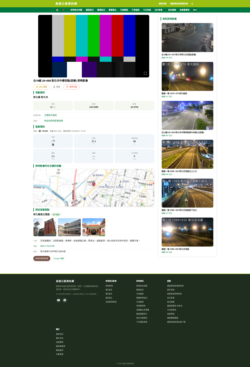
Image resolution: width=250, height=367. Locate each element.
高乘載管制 (184, 10)
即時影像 (109, 286)
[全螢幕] (145, 73)
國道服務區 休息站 (174, 306)
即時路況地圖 (76, 10)
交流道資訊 (171, 310)
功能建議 (59, 354)
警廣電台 (113, 10)
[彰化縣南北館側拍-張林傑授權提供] (69, 227)
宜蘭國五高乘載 (142, 310)
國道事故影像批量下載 (176, 322)
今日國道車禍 (141, 322)
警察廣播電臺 (172, 318)
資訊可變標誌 (141, 318)
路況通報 (172, 10)
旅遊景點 (170, 314)
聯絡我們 (59, 350)
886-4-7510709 (47, 246)
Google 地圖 (59, 258)
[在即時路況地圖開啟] (93, 188)
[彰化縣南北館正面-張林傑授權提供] (93, 227)
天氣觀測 (124, 10)
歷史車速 (170, 290)
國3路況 (109, 294)
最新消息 (59, 334)
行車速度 (135, 10)
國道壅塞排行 (141, 314)
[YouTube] (58, 300)
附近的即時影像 (41, 258)
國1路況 (109, 290)
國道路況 (90, 10)
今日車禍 (147, 10)
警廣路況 (101, 10)
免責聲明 (59, 342)
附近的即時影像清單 (53, 121)
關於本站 (59, 338)
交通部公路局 (50, 115)
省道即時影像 (111, 302)
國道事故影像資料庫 (175, 286)
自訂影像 (158, 10)
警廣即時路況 (141, 298)
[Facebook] (64, 300)
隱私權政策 (60, 346)
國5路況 (109, 298)
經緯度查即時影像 (174, 294)
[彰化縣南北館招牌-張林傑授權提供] (45, 227)
